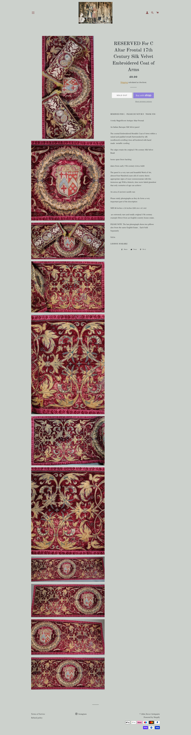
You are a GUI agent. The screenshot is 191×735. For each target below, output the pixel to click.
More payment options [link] (143, 101)
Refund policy (36, 718)
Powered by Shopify (152, 717)
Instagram (82, 714)
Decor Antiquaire (153, 714)
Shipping (124, 82)
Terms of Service (38, 714)
